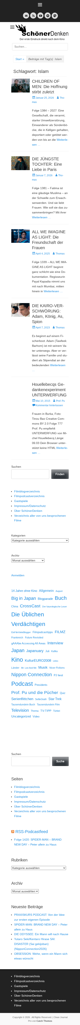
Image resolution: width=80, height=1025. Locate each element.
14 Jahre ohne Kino (24, 590)
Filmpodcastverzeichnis (29, 496)
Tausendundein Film (48, 704)
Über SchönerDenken (28, 510)
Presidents (41, 685)
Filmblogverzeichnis (27, 491)
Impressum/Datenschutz (30, 505)
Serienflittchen (22, 699)
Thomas (60, 253)
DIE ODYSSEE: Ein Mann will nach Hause (41, 934)
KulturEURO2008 (38, 661)
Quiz (62, 693)
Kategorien (18, 535)
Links (55, 661)
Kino (17, 659)
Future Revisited (34, 637)
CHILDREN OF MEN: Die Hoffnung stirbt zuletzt (49, 86)
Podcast (22, 683)
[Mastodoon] (54, 18)
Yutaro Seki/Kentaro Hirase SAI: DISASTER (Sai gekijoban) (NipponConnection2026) (34, 943)
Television (20, 710)
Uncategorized (21, 716)
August (59, 591)
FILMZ (60, 632)
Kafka (54, 651)
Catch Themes (44, 1021)
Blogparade (45, 598)
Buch (61, 598)
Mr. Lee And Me (29, 668)
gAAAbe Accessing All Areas (28, 643)
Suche (60, 761)
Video (36, 716)
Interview (55, 643)
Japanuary (34, 651)
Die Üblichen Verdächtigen (28, 619)
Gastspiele (21, 501)
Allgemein (46, 590)
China (14, 606)
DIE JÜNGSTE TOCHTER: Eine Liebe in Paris (47, 164)
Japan (17, 650)
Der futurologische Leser (54, 606)
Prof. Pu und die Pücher (34, 692)
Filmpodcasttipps (43, 632)
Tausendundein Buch (23, 704)
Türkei (56, 710)
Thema (35, 710)
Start (19, 59)
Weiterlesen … (41, 217)
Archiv (15, 555)
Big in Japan (23, 598)
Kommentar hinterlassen (49, 405)
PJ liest (58, 675)
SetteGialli (41, 699)
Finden (59, 474)
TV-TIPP (45, 710)
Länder (15, 667)
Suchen (16, 466)
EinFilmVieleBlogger (21, 632)
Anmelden (17, 575)
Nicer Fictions (57, 667)
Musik (43, 667)
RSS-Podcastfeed (31, 831)
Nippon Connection (31, 674)
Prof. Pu (60, 400)
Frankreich (17, 637)
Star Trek (55, 699)
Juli (47, 651)
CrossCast (30, 605)
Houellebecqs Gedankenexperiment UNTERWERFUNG (49, 389)
